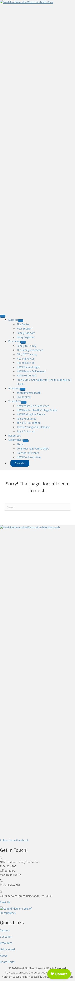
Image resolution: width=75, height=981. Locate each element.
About (3, 955)
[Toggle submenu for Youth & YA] (23, 402)
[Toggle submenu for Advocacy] (22, 389)
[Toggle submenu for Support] (20, 320)
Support (5, 930)
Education (6, 936)
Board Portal (7, 962)
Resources (6, 943)
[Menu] (2, 316)
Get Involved (7, 949)
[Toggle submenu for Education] (23, 342)
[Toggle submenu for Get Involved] (26, 440)
